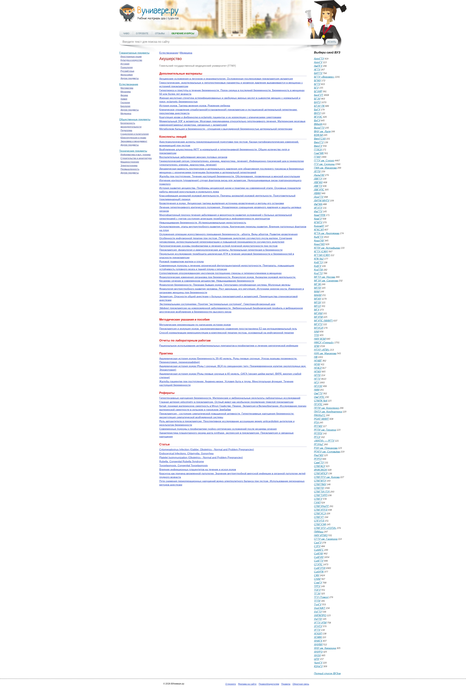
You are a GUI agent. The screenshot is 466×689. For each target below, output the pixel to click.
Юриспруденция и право (133, 137)
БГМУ (317, 80)
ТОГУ (317, 589)
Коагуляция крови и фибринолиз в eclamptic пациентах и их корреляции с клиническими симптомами (220, 117)
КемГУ (318, 218)
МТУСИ (318, 327)
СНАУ (317, 578)
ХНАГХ (318, 640)
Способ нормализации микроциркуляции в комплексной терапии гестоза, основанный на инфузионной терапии (226, 332)
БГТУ (317, 84)
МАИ (317, 291)
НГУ (316, 382)
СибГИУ (319, 557)
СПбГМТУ (320, 480)
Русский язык (127, 71)
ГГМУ (317, 156)
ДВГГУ (318, 178)
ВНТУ (317, 113)
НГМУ (317, 371)
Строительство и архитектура (136, 158)
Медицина (126, 113)
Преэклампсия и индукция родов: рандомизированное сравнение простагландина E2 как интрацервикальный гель (228, 328)
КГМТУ (318, 222)
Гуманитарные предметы (134, 52)
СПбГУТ (319, 517)
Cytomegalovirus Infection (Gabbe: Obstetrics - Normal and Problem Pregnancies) (206, 449)
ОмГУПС (319, 397)
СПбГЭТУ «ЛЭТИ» (325, 528)
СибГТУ (318, 560)
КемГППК (319, 215)
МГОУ (317, 302)
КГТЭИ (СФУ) (322, 255)
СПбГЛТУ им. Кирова (327, 477)
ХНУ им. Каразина (325, 648)
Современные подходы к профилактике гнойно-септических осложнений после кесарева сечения (218, 428)
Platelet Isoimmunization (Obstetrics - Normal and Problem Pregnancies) (201, 457)
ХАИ (316, 331)
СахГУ (318, 542)
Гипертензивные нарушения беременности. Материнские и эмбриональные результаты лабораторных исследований (229, 397)
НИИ (316, 389)
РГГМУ (318, 426)
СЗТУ (317, 546)
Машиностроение (130, 162)
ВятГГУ (319, 142)
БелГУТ (318, 95)
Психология (127, 67)
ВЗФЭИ (318, 135)
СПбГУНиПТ (321, 506)
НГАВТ (318, 360)
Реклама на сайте (247, 684)
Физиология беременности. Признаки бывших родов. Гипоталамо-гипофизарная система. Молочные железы (224, 284)
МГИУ (317, 298)
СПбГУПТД (320, 509)
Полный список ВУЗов (327, 673)
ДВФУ (317, 193)
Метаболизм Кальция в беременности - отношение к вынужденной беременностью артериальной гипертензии (225, 128)
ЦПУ (316, 659)
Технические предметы (133, 150)
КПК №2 (319, 258)
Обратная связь (301, 684)
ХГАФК (318, 637)
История (125, 64)
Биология (125, 106)
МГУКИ (318, 313)
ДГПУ (317, 171)
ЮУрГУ (318, 666)
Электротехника (129, 165)
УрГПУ (318, 618)
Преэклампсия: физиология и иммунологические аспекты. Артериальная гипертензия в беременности (221, 249)
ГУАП (317, 502)
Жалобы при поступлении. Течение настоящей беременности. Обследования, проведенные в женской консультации (229, 176)
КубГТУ (318, 262)
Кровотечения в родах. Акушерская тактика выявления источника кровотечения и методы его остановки (221, 203)
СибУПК (319, 571)
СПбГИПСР (321, 473)
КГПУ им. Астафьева (327, 247)
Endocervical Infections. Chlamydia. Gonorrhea (186, 453)
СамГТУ (319, 462)
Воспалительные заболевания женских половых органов (193, 157)
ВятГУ (318, 145)
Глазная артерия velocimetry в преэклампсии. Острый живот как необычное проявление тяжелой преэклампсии (226, 401)
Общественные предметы (134, 119)
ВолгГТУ (319, 127)
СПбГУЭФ (320, 524)
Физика (124, 95)
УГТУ (317, 629)
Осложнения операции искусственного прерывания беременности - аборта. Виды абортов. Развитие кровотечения (228, 234)
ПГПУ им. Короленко (326, 407)
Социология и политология (135, 134)
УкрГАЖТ (319, 608)
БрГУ (317, 109)
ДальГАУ (319, 175)
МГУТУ (318, 324)
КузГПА (318, 269)
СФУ (316, 575)
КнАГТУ (318, 236)
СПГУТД (319, 520)
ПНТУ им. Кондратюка (328, 411)
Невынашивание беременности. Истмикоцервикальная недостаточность (202, 222)
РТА (316, 422)
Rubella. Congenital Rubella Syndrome (181, 461)
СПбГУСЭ (320, 513)
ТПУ (316, 335)
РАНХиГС (319, 415)
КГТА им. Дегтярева (326, 233)
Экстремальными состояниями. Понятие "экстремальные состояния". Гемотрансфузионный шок (217, 304)
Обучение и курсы (182, 33)
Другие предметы (130, 78)
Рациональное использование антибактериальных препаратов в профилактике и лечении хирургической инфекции (228, 345)
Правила (285, 684)
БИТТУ (318, 73)
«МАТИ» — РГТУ (324, 440)
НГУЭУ (318, 386)
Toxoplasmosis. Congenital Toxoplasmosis (183, 465)
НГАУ (317, 364)
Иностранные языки (131, 56)
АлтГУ (318, 62)
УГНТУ (318, 626)
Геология (125, 102)
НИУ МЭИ (320, 338)
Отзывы (160, 33)
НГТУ (317, 378)
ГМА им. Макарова (325, 167)
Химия (124, 99)
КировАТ (319, 226)
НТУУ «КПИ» (321, 349)
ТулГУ (317, 604)
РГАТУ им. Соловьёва (327, 451)
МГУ (316, 309)
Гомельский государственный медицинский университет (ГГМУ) (197, 65)
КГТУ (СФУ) (321, 251)
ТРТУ (317, 586)
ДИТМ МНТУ (321, 200)
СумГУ (318, 582)
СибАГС (319, 549)
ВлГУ (317, 120)
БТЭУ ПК (319, 105)
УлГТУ (318, 611)
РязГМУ (318, 455)
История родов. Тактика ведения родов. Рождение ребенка (194, 105)
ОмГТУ (318, 393)
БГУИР (318, 91)
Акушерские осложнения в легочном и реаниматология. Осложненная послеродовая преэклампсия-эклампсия (226, 78)
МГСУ (317, 306)
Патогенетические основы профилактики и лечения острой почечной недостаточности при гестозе (218, 245)
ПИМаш (318, 531)
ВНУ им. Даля (322, 131)
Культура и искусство (131, 60)
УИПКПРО (320, 615)
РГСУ (317, 437)
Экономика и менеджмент (134, 141)
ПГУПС (318, 404)
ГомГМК (319, 153)
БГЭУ (317, 98)
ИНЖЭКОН (320, 469)
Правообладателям (269, 684)
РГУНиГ (318, 444)
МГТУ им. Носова (324, 276)
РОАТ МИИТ (321, 418)
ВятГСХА (320, 138)
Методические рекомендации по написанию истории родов (195, 324)
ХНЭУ (317, 655)
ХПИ (316, 346)
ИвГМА (318, 204)
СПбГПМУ (320, 484)
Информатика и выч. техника (136, 154)
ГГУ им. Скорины (324, 164)
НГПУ (317, 375)
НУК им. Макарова (325, 353)
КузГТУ (318, 273)
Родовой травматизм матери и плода (181, 261)
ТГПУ (317, 600)
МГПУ (317, 287)
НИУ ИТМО (321, 535)
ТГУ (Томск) (321, 597)
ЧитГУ (318, 662)
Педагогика (126, 130)
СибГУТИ (319, 568)
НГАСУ (318, 367)
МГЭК (317, 284)
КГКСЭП (319, 229)
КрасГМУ (319, 244)
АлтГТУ (319, 58)
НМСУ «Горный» (324, 342)
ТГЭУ (317, 593)
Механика (126, 91)
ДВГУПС (319, 189)
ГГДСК (318, 149)
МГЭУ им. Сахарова (326, 280)
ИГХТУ (318, 207)
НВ (315, 357)
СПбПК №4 (320, 400)
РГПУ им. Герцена (325, 429)
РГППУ (318, 433)
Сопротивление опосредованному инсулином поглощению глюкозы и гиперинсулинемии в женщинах (220, 273)
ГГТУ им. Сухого (324, 160)
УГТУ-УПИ (320, 622)
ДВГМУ (318, 182)
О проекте (142, 33)
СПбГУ (318, 498)
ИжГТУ (318, 211)
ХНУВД (318, 644)
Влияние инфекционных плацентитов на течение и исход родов (197, 469)
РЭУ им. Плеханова (325, 447)
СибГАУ (318, 553)
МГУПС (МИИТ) (323, 320)
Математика (127, 88)
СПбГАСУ (319, 466)
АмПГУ (318, 65)
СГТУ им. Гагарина (325, 538)
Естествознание (128, 84)
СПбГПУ (319, 488)
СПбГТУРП (320, 495)
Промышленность (130, 169)
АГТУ (317, 69)
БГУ (316, 87)
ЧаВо (126, 33)
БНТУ (317, 102)
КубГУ (317, 266)
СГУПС (318, 564)
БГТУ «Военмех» (324, 76)
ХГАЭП (318, 633)
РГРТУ (318, 458)
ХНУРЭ (318, 651)
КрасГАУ (319, 240)
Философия (127, 75)
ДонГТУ (318, 196)
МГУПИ (318, 316)
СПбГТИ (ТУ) (322, 491)
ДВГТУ (318, 185)
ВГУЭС (318, 116)
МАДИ (317, 295)
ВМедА (318, 124)
